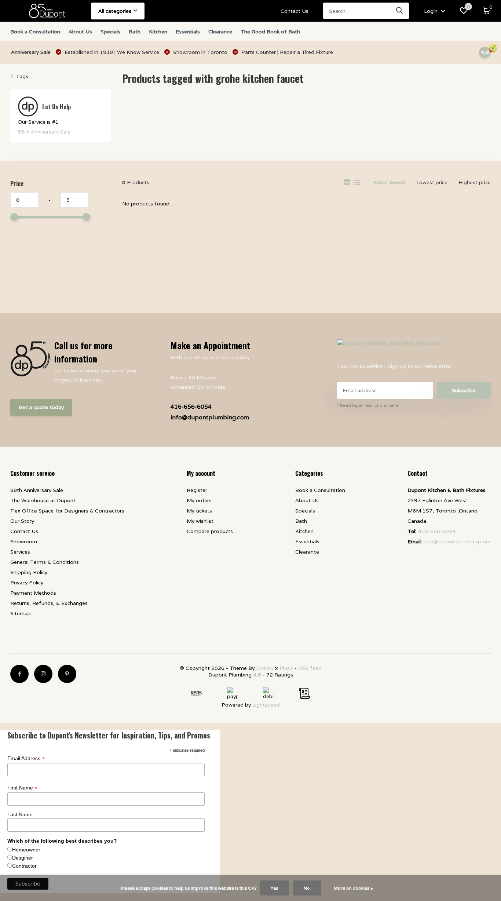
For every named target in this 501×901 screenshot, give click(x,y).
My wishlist (200, 521)
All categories (114, 11)
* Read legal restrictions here (367, 405)
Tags (22, 76)
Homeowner (26, 850)
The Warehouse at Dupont (43, 500)
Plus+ (286, 668)
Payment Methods (33, 593)
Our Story (22, 521)
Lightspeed (266, 704)
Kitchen (158, 31)
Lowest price (431, 182)
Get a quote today (41, 407)
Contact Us (294, 11)
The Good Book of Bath (270, 31)
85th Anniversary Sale (44, 131)
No (307, 888)
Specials (110, 31)
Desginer (22, 858)
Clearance (220, 31)
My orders (199, 500)
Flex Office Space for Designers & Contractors (67, 510)
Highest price (474, 182)
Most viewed (389, 182)
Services (20, 551)
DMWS (265, 668)
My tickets (199, 510)
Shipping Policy (28, 572)
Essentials (188, 31)
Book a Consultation (35, 31)
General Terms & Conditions (44, 562)
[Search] (400, 11)
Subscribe (464, 390)
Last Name (20, 814)
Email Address (26, 758)
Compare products (210, 531)
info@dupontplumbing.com (210, 417)
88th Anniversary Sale (36, 490)
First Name (22, 787)
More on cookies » (353, 888)
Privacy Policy (26, 582)
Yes (274, 888)
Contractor (24, 866)
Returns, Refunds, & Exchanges (49, 603)
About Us (80, 31)
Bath (134, 31)
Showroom (23, 541)
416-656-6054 (191, 407)
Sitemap (20, 613)
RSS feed (310, 668)
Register (197, 490)
